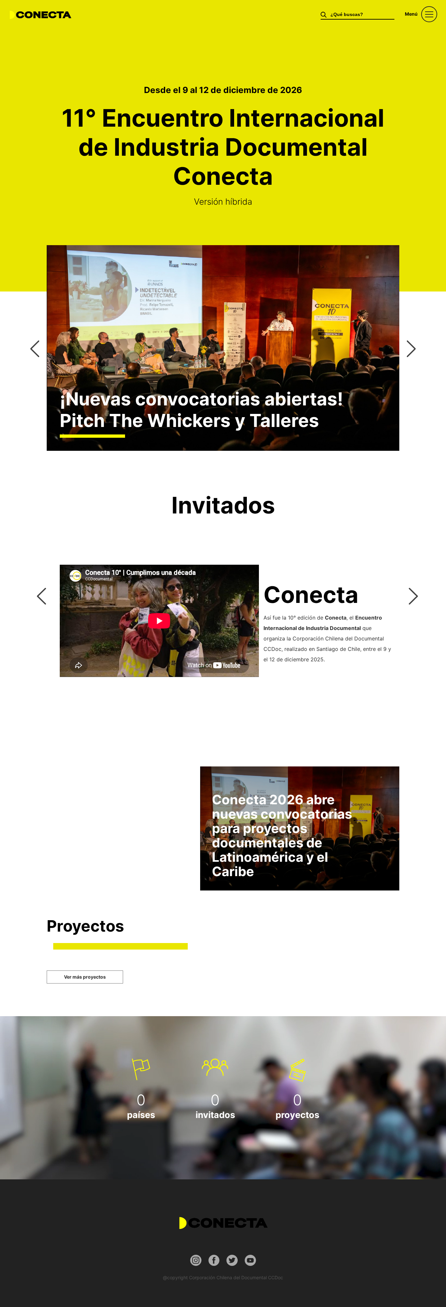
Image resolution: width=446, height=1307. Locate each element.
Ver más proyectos (85, 977)
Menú (411, 14)
